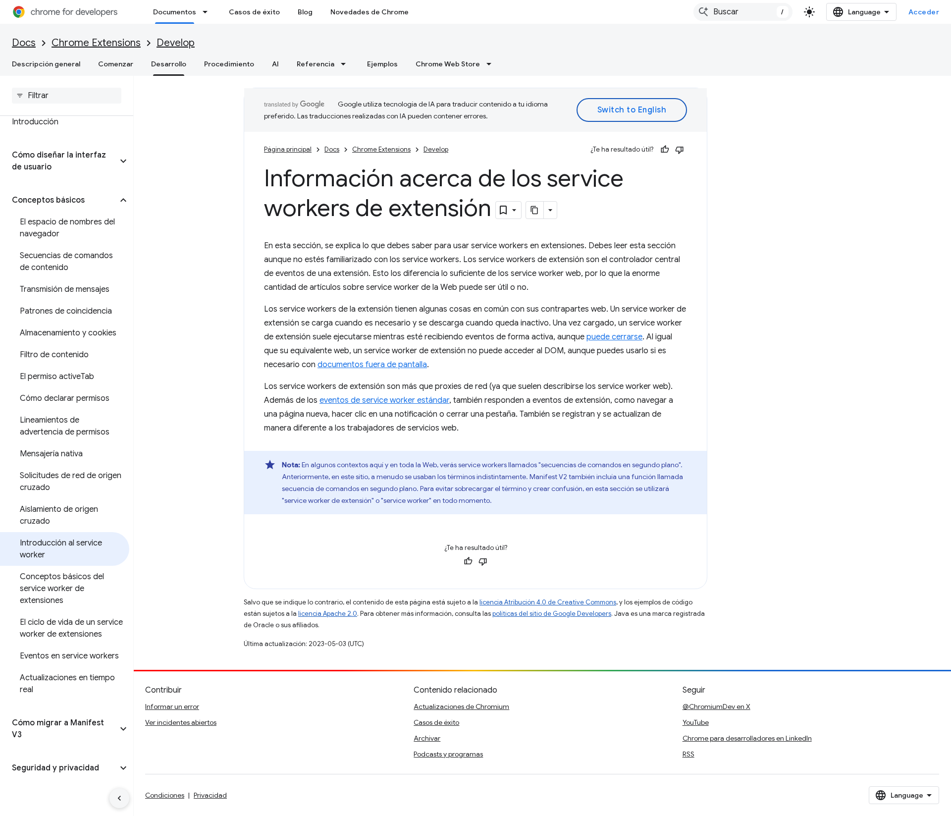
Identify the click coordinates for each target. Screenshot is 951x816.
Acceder (924, 11)
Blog (305, 11)
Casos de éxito (254, 11)
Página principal (288, 149)
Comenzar (115, 63)
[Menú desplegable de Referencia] (346, 64)
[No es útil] (679, 149)
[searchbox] (66, 96)
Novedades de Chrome (369, 11)
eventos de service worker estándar (384, 400)
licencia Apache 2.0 (327, 613)
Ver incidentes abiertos (180, 722)
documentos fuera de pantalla (372, 365)
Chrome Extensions (96, 43)
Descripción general (46, 63)
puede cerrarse (614, 337)
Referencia (315, 63)
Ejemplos (382, 63)
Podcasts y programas (448, 754)
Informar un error (172, 706)
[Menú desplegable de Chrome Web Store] (492, 64)
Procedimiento (229, 63)
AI (275, 63)
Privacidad (210, 795)
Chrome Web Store (448, 63)
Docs (24, 43)
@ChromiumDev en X (716, 706)
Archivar (427, 738)
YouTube (696, 722)
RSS (688, 754)
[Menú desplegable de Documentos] (208, 12)
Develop (176, 43)
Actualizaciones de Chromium (461, 706)
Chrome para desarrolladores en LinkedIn (747, 738)
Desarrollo (168, 63)
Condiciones (164, 795)
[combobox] (742, 12)
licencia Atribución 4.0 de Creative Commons (547, 602)
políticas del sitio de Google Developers (551, 613)
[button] (58, 161)
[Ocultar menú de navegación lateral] (119, 798)
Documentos (174, 11)
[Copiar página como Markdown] (535, 210)
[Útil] (664, 149)
